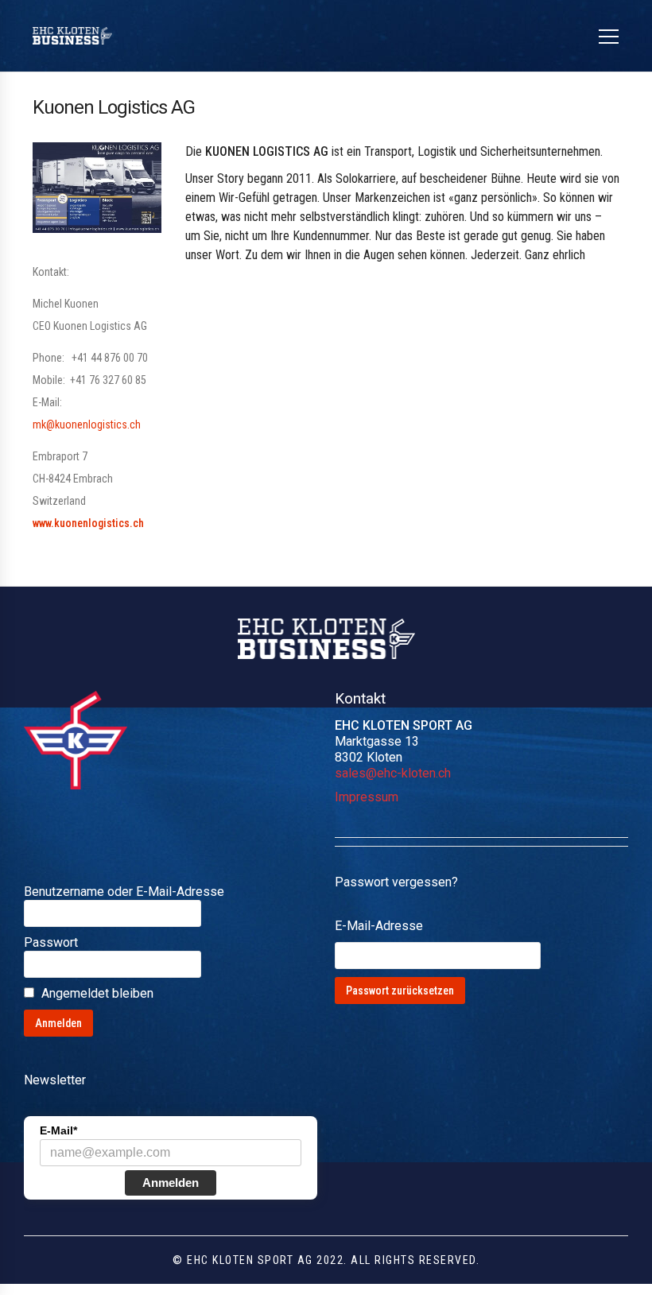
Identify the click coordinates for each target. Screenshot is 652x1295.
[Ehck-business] (72, 36)
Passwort (51, 942)
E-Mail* (58, 1130)
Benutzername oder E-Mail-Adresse (124, 891)
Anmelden (170, 1182)
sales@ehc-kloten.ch (393, 773)
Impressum (366, 797)
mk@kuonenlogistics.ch (87, 424)
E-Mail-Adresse (379, 925)
